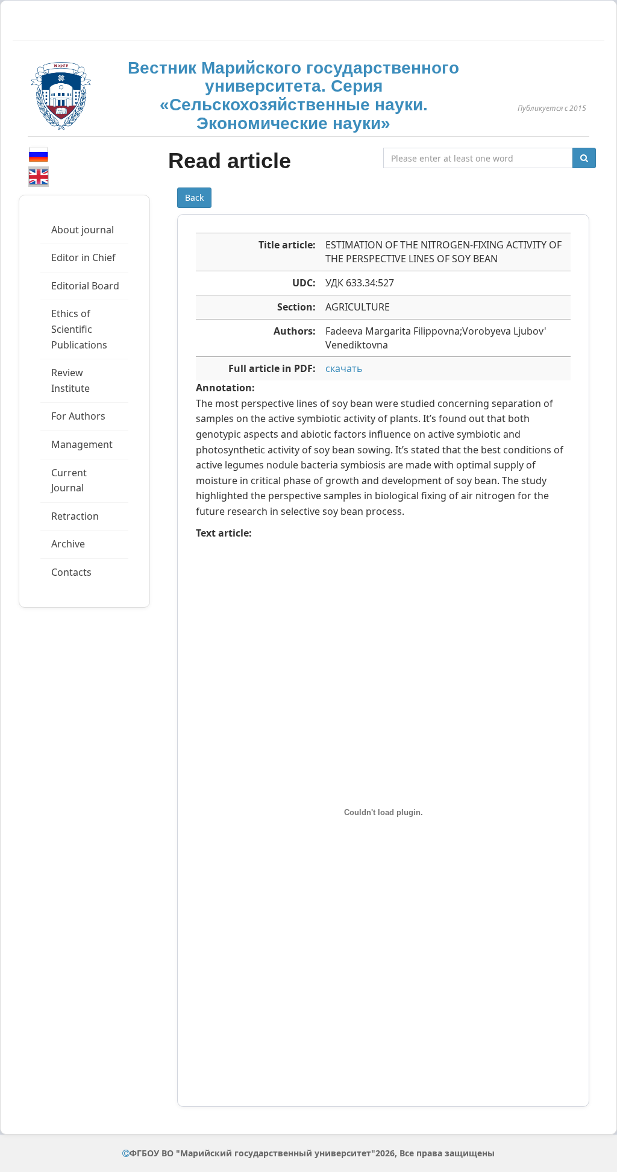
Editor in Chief (83, 257)
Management (82, 444)
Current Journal (69, 480)
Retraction (75, 516)
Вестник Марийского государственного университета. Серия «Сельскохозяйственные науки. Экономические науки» (293, 95)
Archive (68, 543)
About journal (82, 229)
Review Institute (70, 380)
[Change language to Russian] (38, 154)
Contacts (71, 572)
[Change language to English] (38, 176)
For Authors (78, 416)
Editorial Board (85, 285)
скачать (344, 368)
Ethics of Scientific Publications (79, 329)
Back (194, 197)
